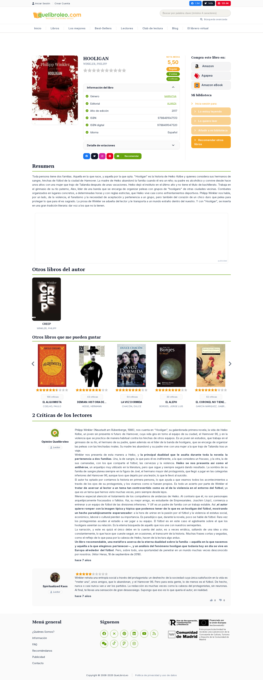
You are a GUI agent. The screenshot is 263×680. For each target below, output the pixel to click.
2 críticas (173, 78)
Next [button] (230, 363)
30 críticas (171, 397)
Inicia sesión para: (205, 103)
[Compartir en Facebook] (86, 156)
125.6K (225, 3)
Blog (175, 28)
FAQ (34, 644)
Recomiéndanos (42, 650)
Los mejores (77, 28)
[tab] (131, 88)
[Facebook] (104, 634)
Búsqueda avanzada (215, 19)
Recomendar (131, 156)
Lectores (127, 28)
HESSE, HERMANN (92, 406)
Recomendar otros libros (208, 142)
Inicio (37, 28)
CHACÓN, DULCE (131, 406)
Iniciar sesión (43, 3)
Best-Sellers (103, 28)
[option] (52, 376)
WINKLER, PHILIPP (95, 64)
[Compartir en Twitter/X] (94, 156)
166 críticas (52, 397)
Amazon (207, 66)
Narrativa (170, 96)
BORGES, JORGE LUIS (171, 406)
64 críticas (132, 397)
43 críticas (92, 397)
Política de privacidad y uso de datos (156, 675)
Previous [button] (33, 363)
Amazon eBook (212, 85)
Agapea (207, 75)
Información (39, 638)
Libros (55, 28)
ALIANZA (171, 103)
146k (210, 3)
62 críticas (211, 397)
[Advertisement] (131, 44)
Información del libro (100, 87)
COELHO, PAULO (52, 406)
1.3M (197, 3)
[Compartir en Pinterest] (109, 156)
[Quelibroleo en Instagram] (102, 156)
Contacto (38, 663)
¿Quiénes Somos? (43, 631)
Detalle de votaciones (101, 145)
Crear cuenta (62, 3)
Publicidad (38, 657)
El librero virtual (197, 28)
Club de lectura (152, 28)
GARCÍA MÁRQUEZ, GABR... (211, 406)
